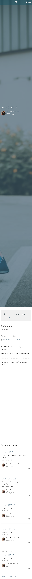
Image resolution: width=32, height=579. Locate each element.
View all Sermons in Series (8, 576)
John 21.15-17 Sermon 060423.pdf (12, 340)
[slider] (10, 314)
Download (7, 318)
